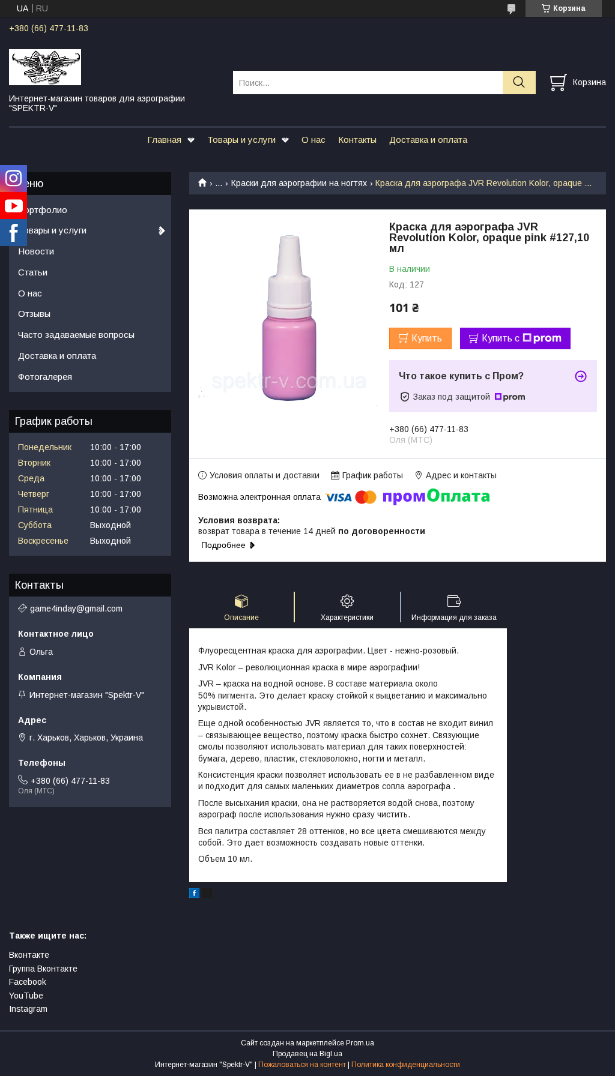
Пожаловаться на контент (302, 1064)
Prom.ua (360, 1043)
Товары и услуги (241, 139)
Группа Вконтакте (43, 968)
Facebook (27, 982)
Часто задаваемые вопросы (76, 334)
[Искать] (519, 82)
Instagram (28, 1009)
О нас (313, 139)
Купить (426, 338)
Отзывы (34, 313)
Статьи (32, 272)
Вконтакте (29, 955)
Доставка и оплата (428, 139)
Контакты (357, 139)
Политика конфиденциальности (405, 1064)
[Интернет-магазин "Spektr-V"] (113, 67)
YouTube (26, 995)
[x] (207, 895)
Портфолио (42, 210)
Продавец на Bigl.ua (307, 1054)
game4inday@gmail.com (76, 608)
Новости (36, 251)
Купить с (501, 338)
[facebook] (194, 895)
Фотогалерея (45, 376)
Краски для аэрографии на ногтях (299, 183)
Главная (164, 139)
